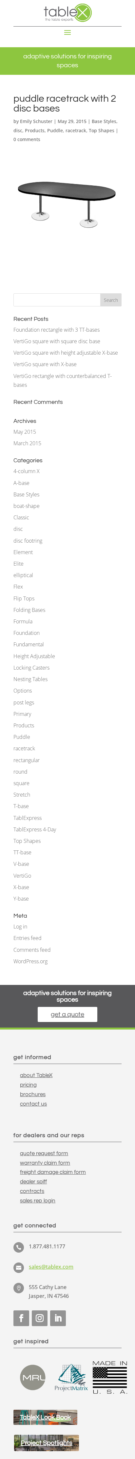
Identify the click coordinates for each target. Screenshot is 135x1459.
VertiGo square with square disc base (56, 341)
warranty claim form (45, 1163)
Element (23, 552)
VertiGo (22, 875)
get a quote (67, 1014)
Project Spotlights (46, 1443)
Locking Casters (31, 667)
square (21, 783)
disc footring (27, 540)
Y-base (21, 898)
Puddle (55, 130)
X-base (21, 887)
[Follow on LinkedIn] (58, 1318)
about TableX (36, 1075)
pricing (28, 1085)
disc (17, 130)
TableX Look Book (45, 1417)
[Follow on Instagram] (40, 1318)
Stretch (21, 794)
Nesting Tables (30, 679)
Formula (22, 621)
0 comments (26, 139)
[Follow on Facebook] (21, 1318)
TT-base (22, 852)
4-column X (26, 471)
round (20, 771)
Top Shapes (101, 130)
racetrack (76, 130)
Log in (20, 926)
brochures (33, 1094)
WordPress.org (30, 961)
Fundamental (28, 644)
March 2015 (27, 443)
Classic (21, 517)
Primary (22, 714)
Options (22, 690)
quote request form (44, 1154)
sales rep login (37, 1201)
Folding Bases (29, 610)
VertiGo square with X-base (45, 364)
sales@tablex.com (51, 1266)
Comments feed (32, 949)
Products (35, 130)
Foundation (26, 632)
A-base (21, 483)
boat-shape (26, 506)
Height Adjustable (34, 656)
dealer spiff (33, 1182)
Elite (18, 563)
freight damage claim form (53, 1172)
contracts (32, 1191)
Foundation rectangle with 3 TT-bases (56, 329)
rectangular (26, 760)
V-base (21, 863)
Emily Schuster (36, 121)
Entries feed (27, 938)
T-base (21, 806)
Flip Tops (23, 598)
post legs (23, 702)
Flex (18, 586)
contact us (33, 1104)
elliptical (23, 575)
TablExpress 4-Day (34, 829)
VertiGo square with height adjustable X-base (65, 352)
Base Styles (104, 121)
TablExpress (27, 818)
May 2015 (24, 431)
